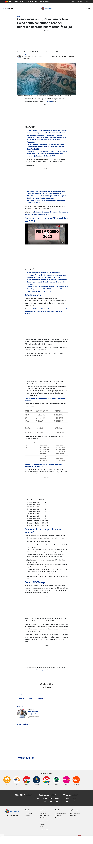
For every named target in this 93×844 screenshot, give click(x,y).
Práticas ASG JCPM (44, 815)
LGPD (41, 822)
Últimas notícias (28, 813)
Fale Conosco (43, 826)
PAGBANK (30, 1)
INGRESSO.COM (17, 1)
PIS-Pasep (21, 698)
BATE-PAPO (79, 1)
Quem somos (43, 813)
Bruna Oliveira (25, 55)
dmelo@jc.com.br (32, 714)
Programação (58, 815)
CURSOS (36, 1)
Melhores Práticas (44, 820)
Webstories (26, 758)
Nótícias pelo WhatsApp (60, 813)
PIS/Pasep (49, 101)
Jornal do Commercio (75, 813)
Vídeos (26, 817)
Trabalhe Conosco (44, 829)
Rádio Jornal (73, 815)
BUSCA (72, 1)
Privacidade (42, 817)
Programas (27, 815)
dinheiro (31, 698)
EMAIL (87, 1)
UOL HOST (24, 1)
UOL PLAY (41, 1)
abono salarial (41, 698)
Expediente (42, 824)
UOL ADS (47, 1)
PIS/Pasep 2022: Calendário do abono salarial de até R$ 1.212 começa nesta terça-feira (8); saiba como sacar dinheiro (46, 311)
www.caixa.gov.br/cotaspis (39, 670)
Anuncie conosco (59, 817)
